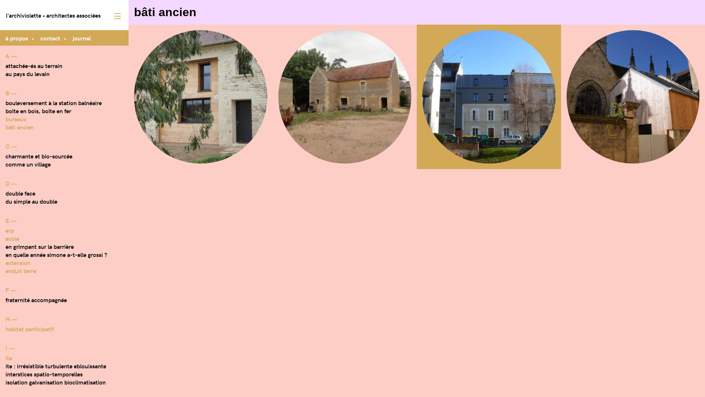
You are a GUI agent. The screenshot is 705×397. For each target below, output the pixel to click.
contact (50, 38)
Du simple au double (31, 201)
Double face (20, 193)
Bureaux (16, 119)
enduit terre (21, 271)
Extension (18, 262)
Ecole (12, 238)
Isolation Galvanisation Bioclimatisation (56, 382)
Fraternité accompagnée (36, 300)
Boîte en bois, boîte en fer (38, 111)
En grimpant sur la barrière (40, 246)
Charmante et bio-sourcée (39, 156)
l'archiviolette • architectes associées (53, 15)
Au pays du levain (28, 73)
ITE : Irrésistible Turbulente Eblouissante (56, 366)
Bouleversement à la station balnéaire (54, 103)
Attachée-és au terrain (34, 65)
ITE (9, 358)
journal (82, 38)
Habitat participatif (30, 329)
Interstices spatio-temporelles (44, 374)
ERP (10, 230)
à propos (17, 38)
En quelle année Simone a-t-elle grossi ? (56, 254)
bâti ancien (20, 127)
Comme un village (28, 164)
